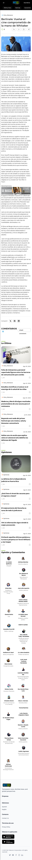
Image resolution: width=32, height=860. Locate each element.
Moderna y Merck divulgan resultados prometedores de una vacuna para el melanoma (15, 403)
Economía (27, 7)
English (4, 809)
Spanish (4, 806)
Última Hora (7, 7)
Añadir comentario (22, 330)
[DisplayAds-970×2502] (16, 191)
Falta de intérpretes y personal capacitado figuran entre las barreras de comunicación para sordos (15, 372)
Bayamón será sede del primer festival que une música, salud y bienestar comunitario (13, 420)
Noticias (17, 7)
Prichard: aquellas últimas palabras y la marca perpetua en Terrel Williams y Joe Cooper (15, 539)
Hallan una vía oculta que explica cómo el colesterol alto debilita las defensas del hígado (14, 437)
